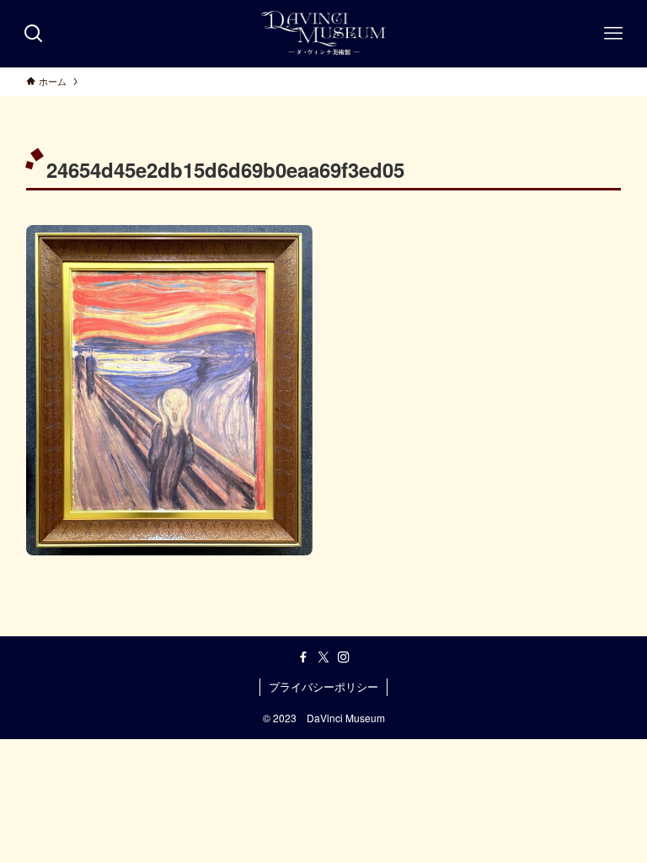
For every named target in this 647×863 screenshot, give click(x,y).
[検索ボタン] (33, 33)
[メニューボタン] (613, 33)
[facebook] (303, 657)
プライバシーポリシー (323, 686)
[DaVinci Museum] (324, 33)
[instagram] (343, 657)
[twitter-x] (323, 657)
